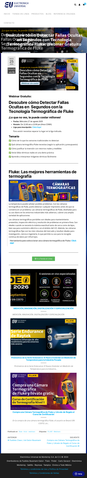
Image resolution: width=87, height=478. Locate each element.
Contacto (9, 23)
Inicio (25, 432)
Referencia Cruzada (64, 14)
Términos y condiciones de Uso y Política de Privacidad (44, 469)
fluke (20, 432)
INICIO (7, 14)
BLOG (48, 14)
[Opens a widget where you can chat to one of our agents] (78, 474)
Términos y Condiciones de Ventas (44, 473)
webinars (31, 432)
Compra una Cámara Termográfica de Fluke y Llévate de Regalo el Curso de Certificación (44, 413)
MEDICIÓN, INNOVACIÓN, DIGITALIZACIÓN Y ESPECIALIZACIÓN (43, 308)
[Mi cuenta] (79, 4)
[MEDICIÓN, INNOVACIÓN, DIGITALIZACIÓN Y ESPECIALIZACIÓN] (43, 287)
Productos (37, 14)
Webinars (57, 432)
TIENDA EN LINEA (20, 14)
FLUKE (50, 432)
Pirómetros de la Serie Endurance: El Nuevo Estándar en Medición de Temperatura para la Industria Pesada (43, 358)
